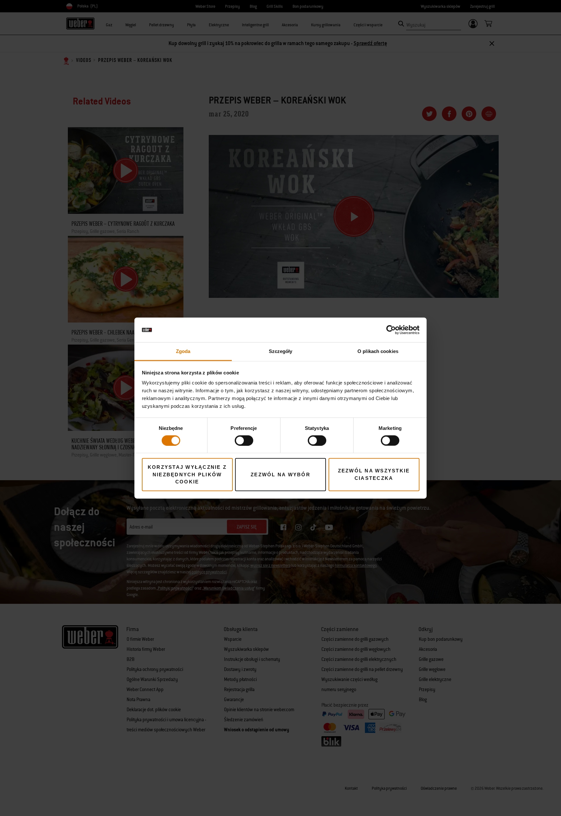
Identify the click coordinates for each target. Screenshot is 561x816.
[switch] (244, 440)
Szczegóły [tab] (281, 351)
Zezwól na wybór (280, 474)
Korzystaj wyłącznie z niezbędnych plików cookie (187, 474)
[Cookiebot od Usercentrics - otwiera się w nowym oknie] (391, 330)
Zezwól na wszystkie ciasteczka (374, 474)
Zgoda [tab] (183, 351)
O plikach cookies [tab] (377, 351)
